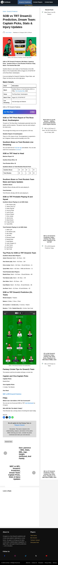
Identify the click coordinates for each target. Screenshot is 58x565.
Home (4, 11)
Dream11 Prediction (25, 2)
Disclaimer (40, 562)
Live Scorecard (29, 403)
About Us (28, 562)
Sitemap (55, 562)
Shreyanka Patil (34, 542)
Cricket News (49, 2)
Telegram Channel (19, 425)
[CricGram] (6, 2)
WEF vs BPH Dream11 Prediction (12, 394)
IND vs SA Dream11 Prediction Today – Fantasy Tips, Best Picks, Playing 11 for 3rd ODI (49, 239)
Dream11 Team (8, 441)
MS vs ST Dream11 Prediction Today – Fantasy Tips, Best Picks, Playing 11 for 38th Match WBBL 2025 (49, 474)
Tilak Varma (33, 535)
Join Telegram (29, 5)
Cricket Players (37, 2)
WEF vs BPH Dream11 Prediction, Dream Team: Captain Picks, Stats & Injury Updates (14, 472)
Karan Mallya (9, 32)
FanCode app (18, 147)
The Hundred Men (20, 91)
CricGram (18, 149)
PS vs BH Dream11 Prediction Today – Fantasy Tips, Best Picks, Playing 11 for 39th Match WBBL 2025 (49, 356)
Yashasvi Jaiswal (35, 540)
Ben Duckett (33, 537)
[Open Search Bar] (56, 2)
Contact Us (34, 562)
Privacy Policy (48, 562)
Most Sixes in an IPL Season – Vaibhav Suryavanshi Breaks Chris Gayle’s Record (49, 122)
